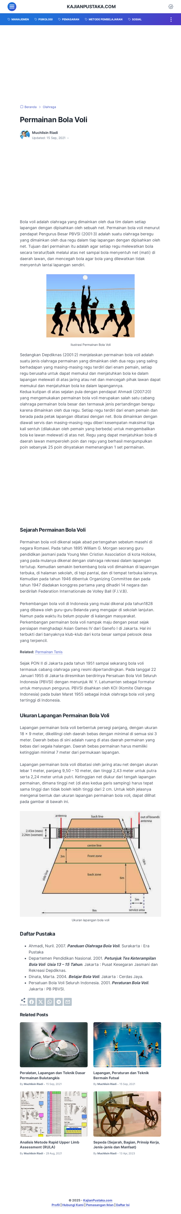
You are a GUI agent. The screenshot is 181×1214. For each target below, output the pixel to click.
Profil (56, 1205)
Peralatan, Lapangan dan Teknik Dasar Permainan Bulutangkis (52, 1075)
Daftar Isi (123, 1205)
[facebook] (32, 1002)
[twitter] (41, 1002)
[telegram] (59, 1002)
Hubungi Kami (73, 1205)
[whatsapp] (50, 1002)
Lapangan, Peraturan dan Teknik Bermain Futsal (121, 1075)
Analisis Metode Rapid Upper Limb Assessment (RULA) (49, 1144)
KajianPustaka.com (91, 6)
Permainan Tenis (48, 652)
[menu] (12, 6)
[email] (68, 1002)
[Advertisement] (90, 65)
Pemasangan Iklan (100, 1205)
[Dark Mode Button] (170, 6)
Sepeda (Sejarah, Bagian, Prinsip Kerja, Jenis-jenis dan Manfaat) (126, 1144)
